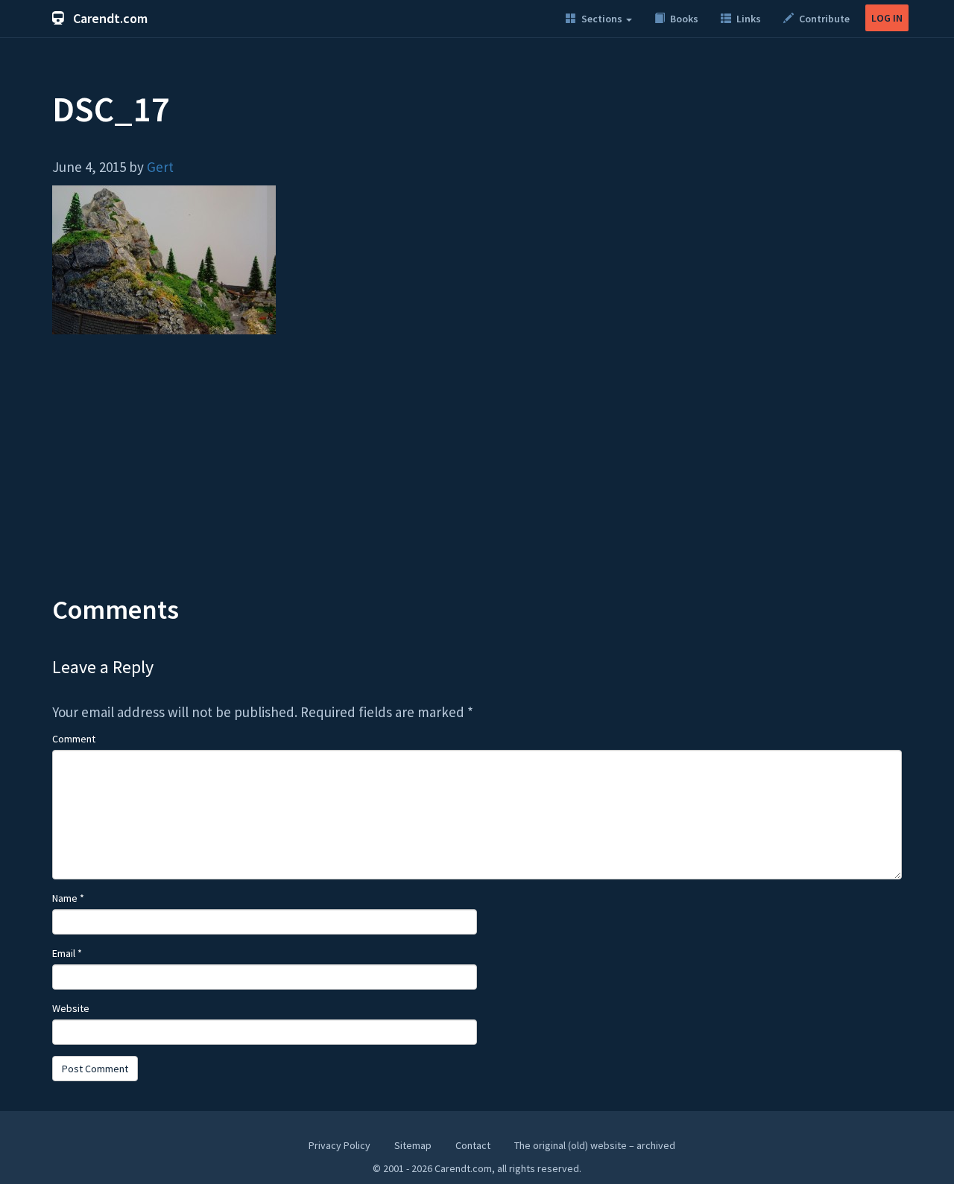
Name (68, 898)
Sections (602, 18)
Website (70, 1008)
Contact (472, 1145)
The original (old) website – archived (594, 1145)
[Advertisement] (477, 476)
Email (67, 953)
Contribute (823, 18)
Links (747, 18)
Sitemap (413, 1145)
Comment (73, 738)
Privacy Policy (339, 1145)
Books (683, 18)
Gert (160, 167)
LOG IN (887, 18)
